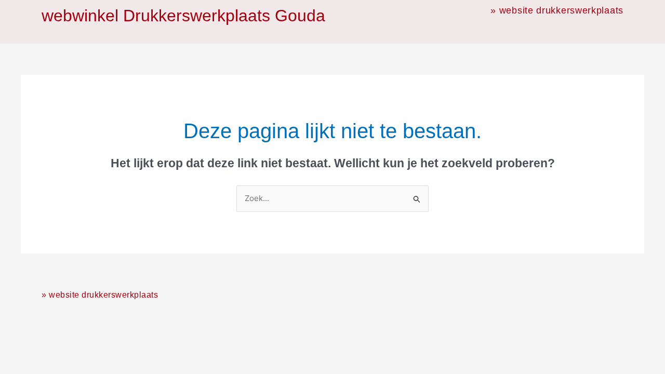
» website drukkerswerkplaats (556, 10)
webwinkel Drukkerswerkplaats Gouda (183, 15)
